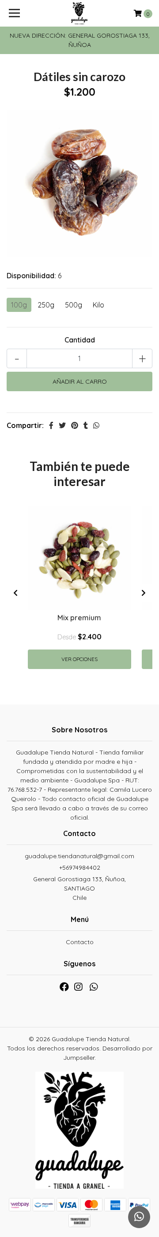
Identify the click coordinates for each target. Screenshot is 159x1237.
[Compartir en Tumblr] (85, 425)
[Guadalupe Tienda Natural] (79, 13)
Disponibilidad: (31, 275)
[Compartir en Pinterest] (74, 425)
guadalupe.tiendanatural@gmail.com (79, 856)
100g (19, 304)
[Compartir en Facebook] (51, 425)
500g (73, 304)
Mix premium (79, 617)
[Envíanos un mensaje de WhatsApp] (139, 1217)
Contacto (80, 942)
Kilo (98, 304)
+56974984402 (79, 867)
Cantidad (79, 339)
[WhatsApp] (93, 988)
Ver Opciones (79, 659)
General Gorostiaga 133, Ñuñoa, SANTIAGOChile (79, 888)
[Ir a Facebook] (64, 988)
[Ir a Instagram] (78, 988)
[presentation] (15, 593)
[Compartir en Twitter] (62, 425)
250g (46, 304)
